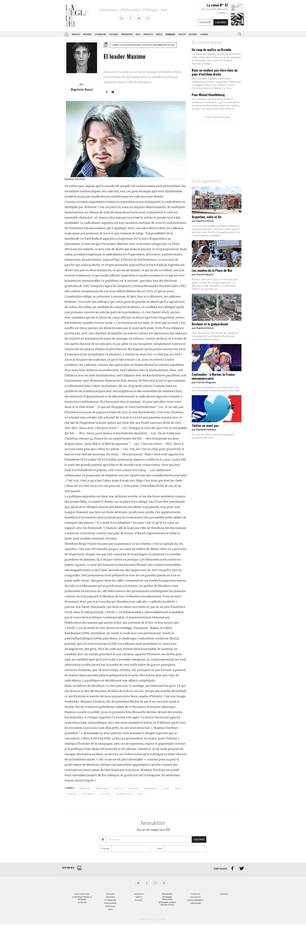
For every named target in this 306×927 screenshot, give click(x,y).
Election (119, 788)
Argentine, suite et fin (206, 216)
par (203, 220)
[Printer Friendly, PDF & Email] (79, 869)
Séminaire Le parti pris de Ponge (167, 903)
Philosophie (127, 34)
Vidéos (159, 34)
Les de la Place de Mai (212, 270)
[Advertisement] (216, 153)
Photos (182, 34)
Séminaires (170, 34)
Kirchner (133, 788)
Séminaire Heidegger (167, 898)
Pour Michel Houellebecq (208, 94)
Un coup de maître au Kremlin (211, 49)
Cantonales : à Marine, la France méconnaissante (213, 376)
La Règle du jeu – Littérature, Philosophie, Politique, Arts (66, 33)
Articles (76, 34)
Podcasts (148, 34)
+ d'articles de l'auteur (216, 117)
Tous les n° (205, 22)
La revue (204, 34)
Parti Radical (88, 794)
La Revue (195, 894)
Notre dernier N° (195, 900)
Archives (87, 34)
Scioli (140, 794)
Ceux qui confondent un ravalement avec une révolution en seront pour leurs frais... (216, 388)
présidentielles (123, 794)
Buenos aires (102, 788)
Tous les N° (195, 897)
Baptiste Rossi (82, 89)
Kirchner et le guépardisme (210, 323)
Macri (166, 788)
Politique (113, 34)
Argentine (85, 788)
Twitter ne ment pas (205, 425)
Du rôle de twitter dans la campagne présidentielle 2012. (213, 436)
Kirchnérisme (150, 788)
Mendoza (71, 794)
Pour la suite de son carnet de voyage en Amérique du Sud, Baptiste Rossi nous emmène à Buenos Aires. (215, 336)
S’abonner (195, 903)
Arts (138, 34)
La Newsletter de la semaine (82, 898)
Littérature (100, 34)
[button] (239, 34)
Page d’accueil (82, 894)
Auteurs (193, 34)
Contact (224, 894)
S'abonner (220, 22)
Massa (178, 788)
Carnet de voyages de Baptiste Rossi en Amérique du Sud (143, 45)
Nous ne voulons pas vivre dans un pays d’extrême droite (214, 72)
